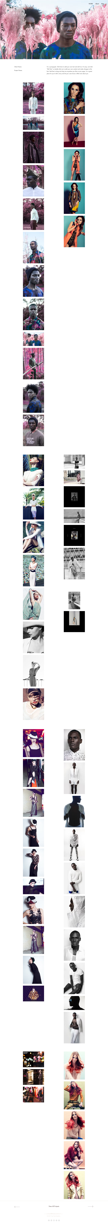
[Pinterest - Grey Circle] (56, 1220)
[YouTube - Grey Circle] (54, 1220)
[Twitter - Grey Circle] (51, 1220)
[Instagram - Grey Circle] (59, 1220)
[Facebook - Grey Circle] (49, 1220)
